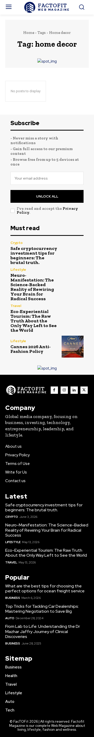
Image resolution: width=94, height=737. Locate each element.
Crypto (16, 242)
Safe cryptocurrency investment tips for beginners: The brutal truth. (33, 255)
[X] (84, 390)
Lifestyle (18, 269)
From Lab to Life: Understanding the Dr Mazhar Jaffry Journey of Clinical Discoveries (42, 631)
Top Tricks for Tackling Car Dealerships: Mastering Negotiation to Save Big (42, 609)
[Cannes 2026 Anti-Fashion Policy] (73, 347)
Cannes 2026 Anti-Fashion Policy (30, 349)
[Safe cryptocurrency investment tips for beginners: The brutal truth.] (73, 252)
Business (12, 598)
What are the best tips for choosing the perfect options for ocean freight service (45, 588)
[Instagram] (64, 390)
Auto (9, 618)
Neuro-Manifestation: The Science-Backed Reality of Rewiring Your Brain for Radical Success (32, 287)
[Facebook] (54, 390)
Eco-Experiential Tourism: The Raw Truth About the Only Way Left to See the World (33, 321)
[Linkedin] (74, 390)
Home (28, 32)
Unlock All (47, 196)
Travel (15, 306)
